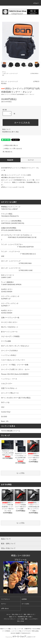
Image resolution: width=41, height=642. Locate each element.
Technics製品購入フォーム (10, 431)
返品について (6, 129)
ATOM (22, 621)
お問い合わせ (5, 608)
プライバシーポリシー (9, 619)
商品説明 (10, 160)
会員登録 (24, 599)
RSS (18, 621)
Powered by (9, 637)
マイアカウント (5, 599)
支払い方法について (17, 614)
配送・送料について (29, 614)
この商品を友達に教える (10, 145)
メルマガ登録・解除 (22, 619)
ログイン (3, 603)
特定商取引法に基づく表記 (10, 132)
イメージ (31, 160)
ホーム (4, 71)
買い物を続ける (7, 151)
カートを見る (25, 603)
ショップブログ (33, 619)
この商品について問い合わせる (12, 148)
